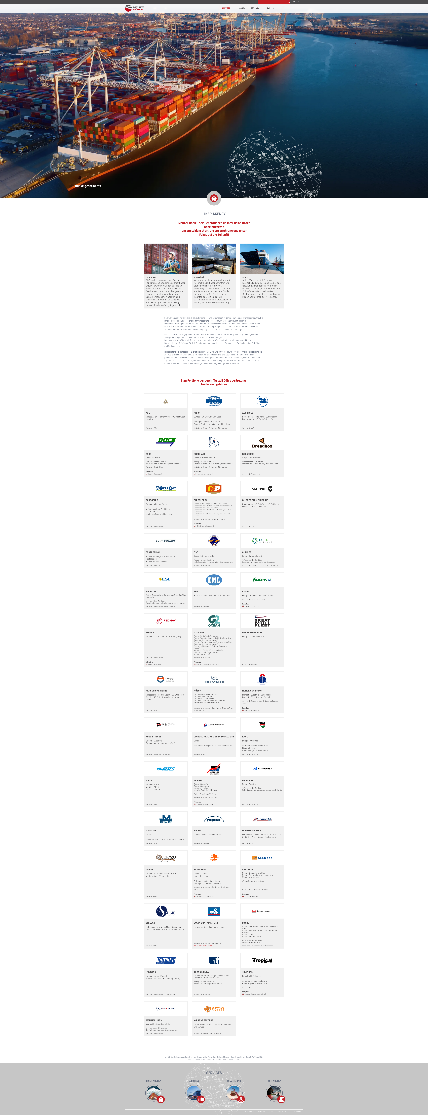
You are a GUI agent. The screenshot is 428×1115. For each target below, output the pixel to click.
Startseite (249, 1111)
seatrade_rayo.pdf (251, 897)
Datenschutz (297, 1111)
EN (294, 1)
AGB (271, 1111)
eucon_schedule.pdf (252, 606)
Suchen (288, 2)
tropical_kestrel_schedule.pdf (255, 994)
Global (242, 8)
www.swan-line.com (203, 946)
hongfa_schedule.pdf (252, 710)
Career (270, 8)
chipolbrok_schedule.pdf (205, 526)
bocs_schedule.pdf (155, 474)
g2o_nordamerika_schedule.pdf (208, 664)
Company (255, 8)
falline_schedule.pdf (155, 664)
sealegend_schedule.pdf (205, 897)
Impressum (282, 1111)
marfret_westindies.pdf (205, 804)
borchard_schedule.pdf (205, 474)
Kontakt (261, 1111)
